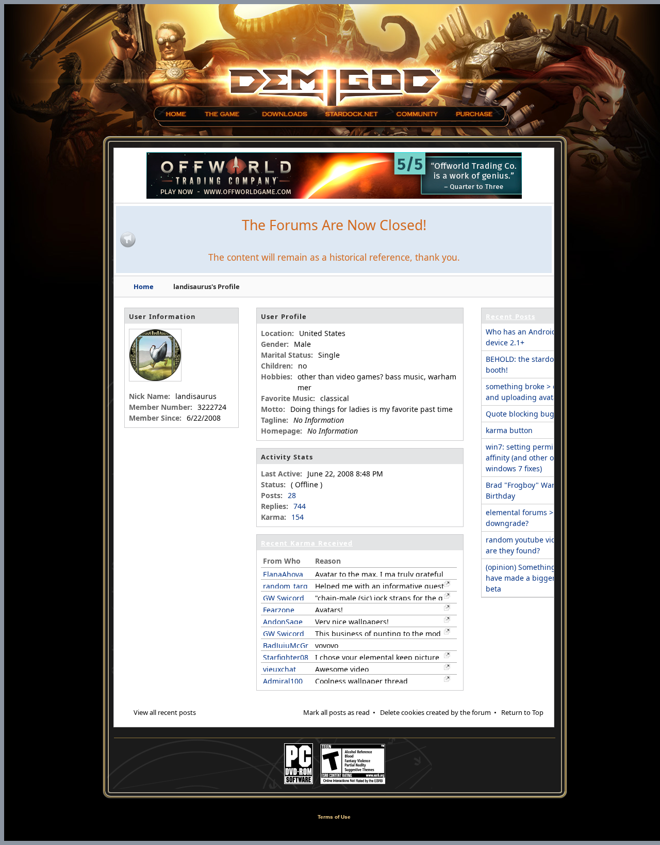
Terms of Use (334, 817)
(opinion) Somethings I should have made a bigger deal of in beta (538, 578)
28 (292, 495)
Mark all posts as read (336, 712)
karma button (509, 430)
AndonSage (283, 622)
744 (299, 506)
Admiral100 (283, 681)
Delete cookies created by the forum (435, 712)
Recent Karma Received (307, 543)
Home (144, 286)
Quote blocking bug (520, 414)
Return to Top (522, 712)
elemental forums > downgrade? (519, 517)
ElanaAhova (283, 574)
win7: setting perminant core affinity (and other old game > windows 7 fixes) (537, 457)
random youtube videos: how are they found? (536, 545)
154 (297, 517)
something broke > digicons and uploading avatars (534, 391)
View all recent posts (165, 712)
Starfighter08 (285, 657)
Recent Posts (510, 316)
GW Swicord (283, 598)
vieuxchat (279, 669)
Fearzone (278, 610)
